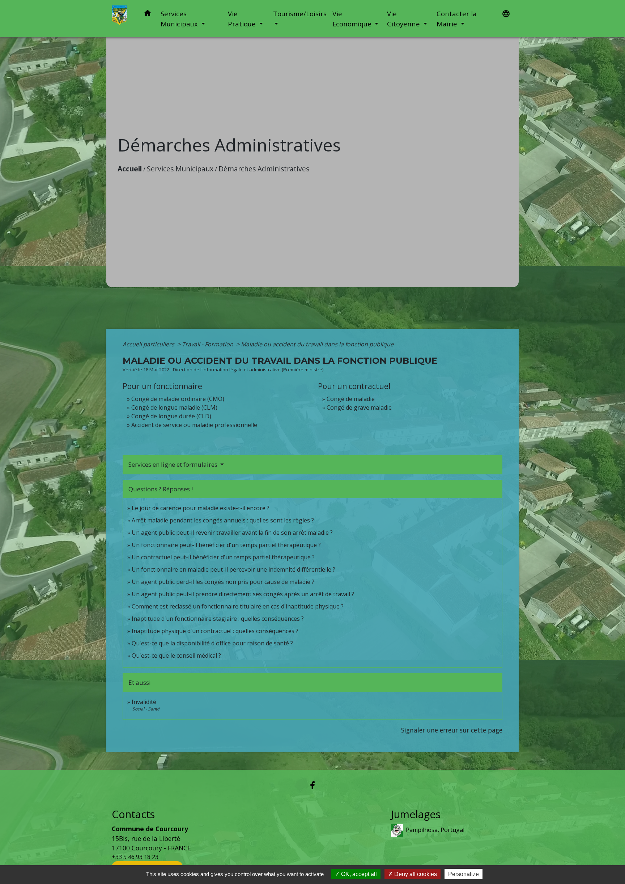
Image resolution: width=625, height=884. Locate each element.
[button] (147, 14)
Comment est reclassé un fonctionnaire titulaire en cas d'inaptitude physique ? (238, 606)
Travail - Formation (208, 344)
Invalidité (144, 702)
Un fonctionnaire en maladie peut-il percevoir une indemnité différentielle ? (233, 569)
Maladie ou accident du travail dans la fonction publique (317, 344)
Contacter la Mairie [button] (457, 18)
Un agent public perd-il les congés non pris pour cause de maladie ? (223, 582)
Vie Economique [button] (352, 18)
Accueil (130, 169)
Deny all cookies (415, 874)
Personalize (463, 874)
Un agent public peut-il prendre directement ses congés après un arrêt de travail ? (243, 594)
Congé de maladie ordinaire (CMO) (177, 399)
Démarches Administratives (263, 169)
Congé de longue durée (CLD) (171, 416)
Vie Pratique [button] (243, 18)
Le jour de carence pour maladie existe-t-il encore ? (200, 508)
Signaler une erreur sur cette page (451, 730)
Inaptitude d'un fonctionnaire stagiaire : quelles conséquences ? (218, 619)
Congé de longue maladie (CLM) (174, 407)
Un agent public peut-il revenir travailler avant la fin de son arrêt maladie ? (232, 533)
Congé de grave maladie (359, 407)
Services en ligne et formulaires (173, 464)
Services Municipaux (180, 169)
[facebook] (312, 785)
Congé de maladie (351, 399)
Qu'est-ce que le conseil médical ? (176, 655)
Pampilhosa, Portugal (435, 830)
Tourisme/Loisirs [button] (300, 13)
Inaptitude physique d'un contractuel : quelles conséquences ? (215, 631)
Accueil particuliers (149, 344)
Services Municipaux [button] (180, 18)
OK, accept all (358, 874)
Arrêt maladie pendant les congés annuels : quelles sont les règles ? (223, 520)
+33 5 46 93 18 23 (135, 857)
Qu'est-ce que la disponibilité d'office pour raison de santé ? (212, 643)
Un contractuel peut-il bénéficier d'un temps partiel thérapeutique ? (223, 557)
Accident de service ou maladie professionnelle (194, 425)
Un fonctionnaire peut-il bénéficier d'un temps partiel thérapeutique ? (226, 545)
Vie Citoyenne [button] (404, 18)
